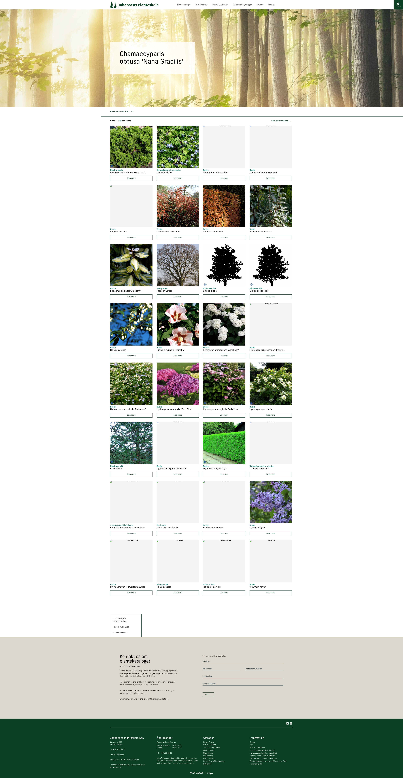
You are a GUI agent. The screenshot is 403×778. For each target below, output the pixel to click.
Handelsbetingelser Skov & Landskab (263, 753)
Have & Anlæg (208, 742)
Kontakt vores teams (257, 747)
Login (398, 6)
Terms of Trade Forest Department (262, 756)
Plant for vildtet (209, 750)
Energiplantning (209, 758)
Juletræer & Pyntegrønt (211, 747)
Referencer (207, 764)
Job (251, 745)
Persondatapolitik (256, 764)
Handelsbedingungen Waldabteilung (263, 758)
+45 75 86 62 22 (122, 627)
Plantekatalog (115, 111)
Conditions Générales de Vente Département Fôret (268, 761)
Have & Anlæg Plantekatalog (213, 761)
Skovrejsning (208, 753)
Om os (252, 742)
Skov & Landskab (209, 745)
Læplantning (208, 756)
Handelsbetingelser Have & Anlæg (262, 750)
